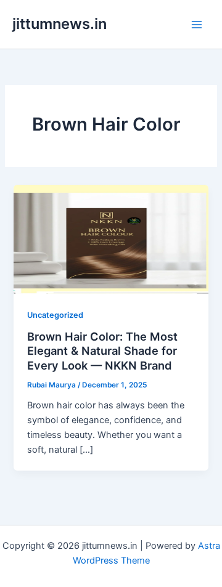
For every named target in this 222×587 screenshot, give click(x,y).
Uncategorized (55, 315)
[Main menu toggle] (197, 25)
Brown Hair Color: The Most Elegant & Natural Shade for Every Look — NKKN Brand (102, 351)
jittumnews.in (59, 24)
